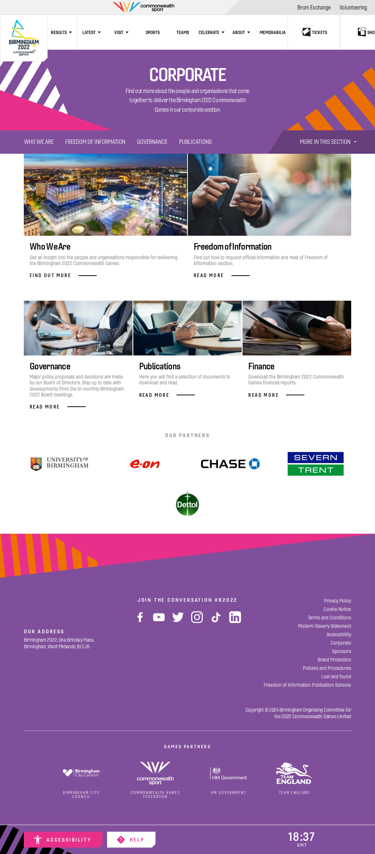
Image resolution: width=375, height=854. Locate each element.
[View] (315, 464)
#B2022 (226, 600)
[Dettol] (187, 505)
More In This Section (325, 141)
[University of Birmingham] (59, 464)
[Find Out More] (145, 463)
